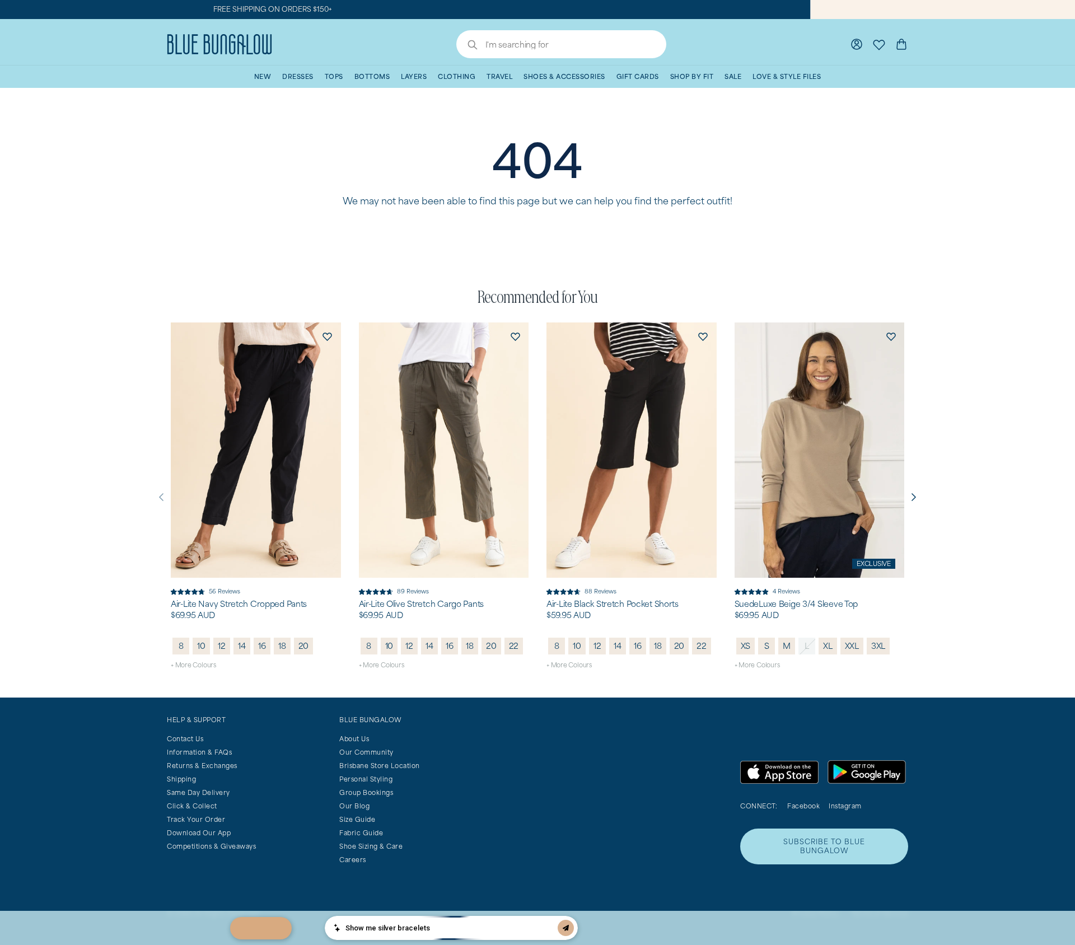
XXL (852, 646)
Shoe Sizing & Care (371, 846)
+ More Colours (193, 664)
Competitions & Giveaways (211, 846)
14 (242, 646)
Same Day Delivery (198, 792)
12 (222, 646)
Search (467, 46)
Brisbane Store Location (379, 765)
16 (262, 646)
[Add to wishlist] (327, 336)
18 (282, 646)
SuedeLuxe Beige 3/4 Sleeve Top (796, 604)
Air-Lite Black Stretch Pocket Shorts (612, 604)
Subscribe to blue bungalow (824, 846)
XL (828, 646)
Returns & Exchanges (202, 765)
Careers (352, 859)
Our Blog (354, 806)
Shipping (181, 779)
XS (746, 646)
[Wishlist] (879, 44)
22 (514, 646)
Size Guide (357, 819)
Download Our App (199, 832)
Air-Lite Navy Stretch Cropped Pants (239, 604)
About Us (354, 738)
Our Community (366, 752)
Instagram (845, 806)
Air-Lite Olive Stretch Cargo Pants (421, 604)
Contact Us (185, 738)
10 (201, 646)
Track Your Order (196, 819)
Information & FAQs (199, 752)
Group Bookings (366, 792)
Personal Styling (365, 779)
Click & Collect (192, 806)
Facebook (803, 806)
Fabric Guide (361, 832)
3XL (878, 646)
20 (303, 646)
